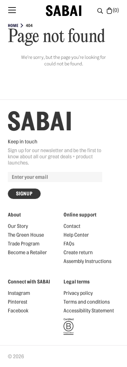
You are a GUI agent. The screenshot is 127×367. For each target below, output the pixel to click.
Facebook (18, 310)
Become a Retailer (27, 252)
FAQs (69, 243)
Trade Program (23, 243)
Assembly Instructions (87, 261)
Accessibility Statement (89, 310)
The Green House (26, 235)
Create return (78, 252)
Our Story (18, 226)
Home (13, 25)
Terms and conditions (87, 302)
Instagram (19, 293)
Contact (72, 226)
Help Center (76, 235)
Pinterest (17, 302)
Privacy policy (78, 293)
